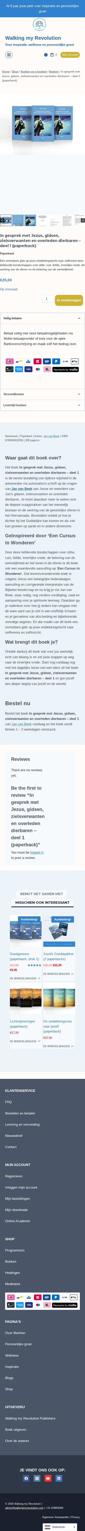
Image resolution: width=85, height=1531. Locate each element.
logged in (36, 852)
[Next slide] (83, 220)
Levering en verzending (22, 1124)
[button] (5, 220)
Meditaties (12, 1284)
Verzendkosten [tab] (13, 394)
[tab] (24, 210)
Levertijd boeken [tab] (14, 405)
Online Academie (17, 1221)
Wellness (12, 1355)
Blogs (9, 1378)
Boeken (10, 1261)
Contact (11, 1147)
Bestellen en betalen (20, 1113)
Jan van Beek (51, 436)
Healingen (12, 1273)
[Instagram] (37, 1478)
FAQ (8, 1102)
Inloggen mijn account (21, 1187)
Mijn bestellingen (17, 1199)
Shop (9, 1389)
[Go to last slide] (2, 220)
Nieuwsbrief (14, 1136)
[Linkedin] (59, 1478)
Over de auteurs (17, 1441)
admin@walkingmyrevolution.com (24, 1507)
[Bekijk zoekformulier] (46, 55)
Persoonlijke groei (18, 1344)
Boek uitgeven (15, 1430)
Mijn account (70, 54)
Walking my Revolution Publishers (30, 1418)
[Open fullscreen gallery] (81, 209)
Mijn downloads (16, 1210)
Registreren (13, 1176)
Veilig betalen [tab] (12, 318)
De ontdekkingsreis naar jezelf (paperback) (57, 1026)
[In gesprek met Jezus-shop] (42, 124)
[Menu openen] (9, 55)
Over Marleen (15, 1333)
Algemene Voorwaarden (55, 1517)
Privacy (75, 1517)
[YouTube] (48, 1478)
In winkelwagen (69, 300)
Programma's (15, 1250)
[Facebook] (26, 1478)
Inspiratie (12, 1367)
